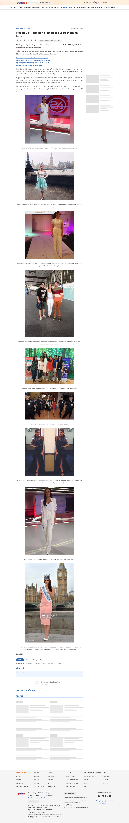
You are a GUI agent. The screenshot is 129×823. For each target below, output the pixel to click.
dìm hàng (51, 664)
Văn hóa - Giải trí (68, 7)
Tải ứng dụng (99, 801)
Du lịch (108, 7)
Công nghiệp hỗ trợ (72, 779)
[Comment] (35, 40)
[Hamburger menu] (118, 7)
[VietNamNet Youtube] (103, 797)
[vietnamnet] (21, 3)
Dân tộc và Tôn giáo (38, 7)
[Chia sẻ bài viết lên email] (24, 40)
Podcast (105, 779)
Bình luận (20, 660)
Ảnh (85, 786)
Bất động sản (101, 7)
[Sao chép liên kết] (28, 40)
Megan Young (40, 664)
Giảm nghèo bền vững (72, 783)
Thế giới (53, 7)
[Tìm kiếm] (112, 3)
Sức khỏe (83, 7)
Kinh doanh (27, 7)
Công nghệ (90, 7)
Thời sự (21, 7)
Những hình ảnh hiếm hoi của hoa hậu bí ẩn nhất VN (33, 60)
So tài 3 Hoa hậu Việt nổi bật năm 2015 (29, 65)
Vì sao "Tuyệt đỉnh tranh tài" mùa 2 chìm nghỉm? (32, 58)
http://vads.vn (72, 805)
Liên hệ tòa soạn (33, 802)
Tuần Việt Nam (87, 2)
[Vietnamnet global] (96, 3)
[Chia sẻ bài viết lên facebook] (17, 40)
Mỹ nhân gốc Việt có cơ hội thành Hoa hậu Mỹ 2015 (33, 62)
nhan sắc (59, 664)
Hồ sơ (86, 783)
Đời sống (77, 7)
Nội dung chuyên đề (90, 776)
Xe (95, 7)
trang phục (30, 664)
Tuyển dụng (103, 803)
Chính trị (15, 7)
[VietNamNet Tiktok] (106, 797)
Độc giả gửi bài (108, 801)
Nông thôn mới (70, 786)
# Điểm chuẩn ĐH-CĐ (46, 2)
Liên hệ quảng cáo (70, 793)
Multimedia (106, 776)
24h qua (105, 783)
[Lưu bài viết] (31, 40)
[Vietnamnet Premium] (21, 773)
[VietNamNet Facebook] (99, 797)
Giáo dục (47, 7)
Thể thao (59, 7)
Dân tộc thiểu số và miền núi (92, 773)
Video (104, 773)
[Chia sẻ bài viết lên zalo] (21, 40)
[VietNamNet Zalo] (110, 797)
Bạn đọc (113, 7)
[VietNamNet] (11, 7)
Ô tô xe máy (51, 779)
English (86, 779)
